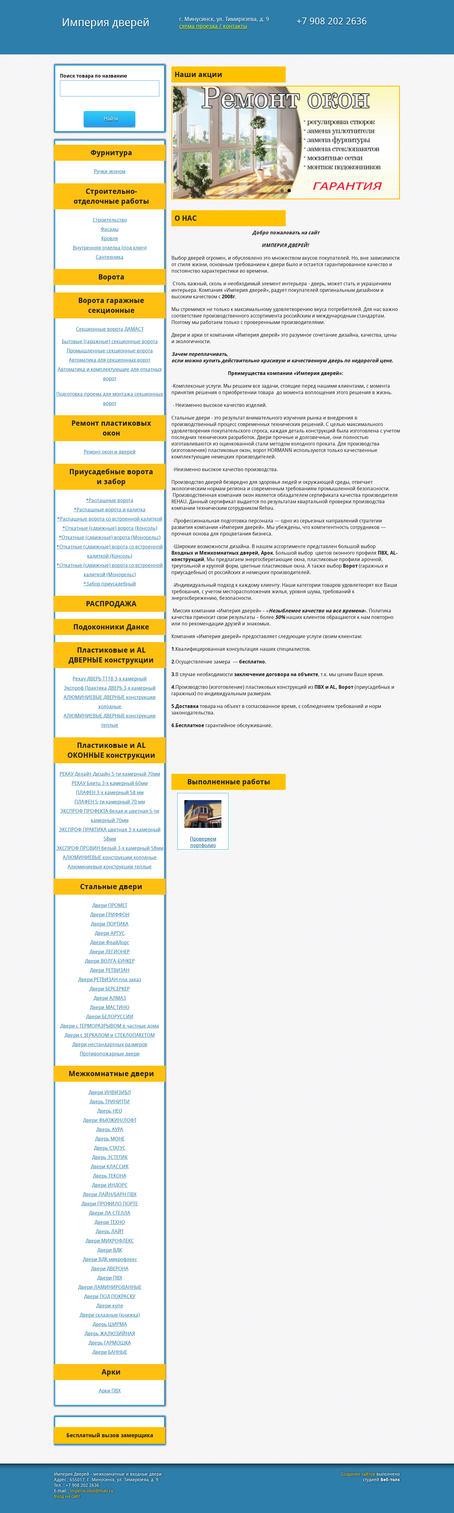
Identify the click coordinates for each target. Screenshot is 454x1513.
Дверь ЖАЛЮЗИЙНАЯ (110, 1333)
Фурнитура (111, 153)
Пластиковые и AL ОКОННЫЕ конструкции (111, 750)
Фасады (110, 229)
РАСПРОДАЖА (111, 604)
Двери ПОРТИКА (109, 924)
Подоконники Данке (111, 627)
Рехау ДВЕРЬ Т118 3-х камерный (110, 679)
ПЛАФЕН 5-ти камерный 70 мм (109, 802)
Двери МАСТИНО (109, 1007)
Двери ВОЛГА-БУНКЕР (110, 961)
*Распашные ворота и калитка (109, 509)
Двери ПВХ (109, 1278)
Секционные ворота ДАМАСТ (110, 329)
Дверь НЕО (109, 1111)
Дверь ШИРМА (110, 1324)
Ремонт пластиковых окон (111, 428)
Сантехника (110, 257)
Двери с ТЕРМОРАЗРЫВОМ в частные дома (109, 1026)
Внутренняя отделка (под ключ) (110, 248)
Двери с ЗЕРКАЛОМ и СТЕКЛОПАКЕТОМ (110, 1035)
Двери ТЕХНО (110, 1222)
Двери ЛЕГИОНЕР (110, 951)
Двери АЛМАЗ (110, 998)
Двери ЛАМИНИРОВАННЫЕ (109, 1287)
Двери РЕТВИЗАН (109, 970)
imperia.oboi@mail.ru (91, 1491)
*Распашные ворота (109, 500)
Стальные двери (111, 887)
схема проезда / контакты (213, 26)
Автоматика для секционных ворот (109, 360)
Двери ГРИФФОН (109, 914)
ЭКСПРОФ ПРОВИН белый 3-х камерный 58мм (109, 848)
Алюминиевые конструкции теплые (110, 866)
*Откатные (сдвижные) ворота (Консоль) (109, 528)
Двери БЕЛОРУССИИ (109, 1016)
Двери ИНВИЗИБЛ (110, 1092)
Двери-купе (109, 1305)
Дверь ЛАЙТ (110, 1231)
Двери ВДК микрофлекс (110, 1259)
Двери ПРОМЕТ (109, 905)
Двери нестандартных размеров (109, 1044)
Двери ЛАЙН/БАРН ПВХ (110, 1194)
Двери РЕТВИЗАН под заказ (109, 979)
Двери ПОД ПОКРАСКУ (109, 1296)
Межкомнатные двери (111, 1074)
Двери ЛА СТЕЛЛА (109, 1213)
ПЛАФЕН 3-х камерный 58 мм (110, 792)
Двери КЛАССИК (109, 1166)
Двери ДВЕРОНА (109, 1268)
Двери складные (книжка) (110, 1315)
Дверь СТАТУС (110, 1148)
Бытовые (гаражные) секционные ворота (110, 341)
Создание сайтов (358, 1474)
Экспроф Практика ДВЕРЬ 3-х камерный (110, 688)
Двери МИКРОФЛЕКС (110, 1241)
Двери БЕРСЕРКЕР (110, 989)
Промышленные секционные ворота (110, 350)
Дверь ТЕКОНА (109, 1176)
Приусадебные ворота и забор (111, 477)
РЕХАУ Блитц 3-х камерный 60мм (110, 783)
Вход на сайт (67, 1496)
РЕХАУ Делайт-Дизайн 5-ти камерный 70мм (110, 774)
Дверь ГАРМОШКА (110, 1343)
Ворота (111, 277)
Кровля (109, 238)
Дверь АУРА (109, 1129)
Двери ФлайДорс (109, 942)
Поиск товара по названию (93, 76)
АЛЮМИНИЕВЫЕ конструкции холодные (110, 857)
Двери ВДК (109, 1250)
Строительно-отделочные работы (111, 196)
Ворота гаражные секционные (111, 305)
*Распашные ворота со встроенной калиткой (109, 519)
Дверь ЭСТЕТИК (110, 1157)
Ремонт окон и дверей (110, 452)
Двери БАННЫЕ (109, 1352)
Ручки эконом (109, 171)
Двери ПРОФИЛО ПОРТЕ (110, 1203)
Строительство (110, 220)
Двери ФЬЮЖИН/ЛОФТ (110, 1120)
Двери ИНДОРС (110, 1185)
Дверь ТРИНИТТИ (110, 1101)
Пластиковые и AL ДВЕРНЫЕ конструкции (111, 655)
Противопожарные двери (110, 1054)
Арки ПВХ (110, 1390)
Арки (111, 1372)
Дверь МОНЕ (109, 1139)
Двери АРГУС (110, 933)
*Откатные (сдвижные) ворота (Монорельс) (110, 537)
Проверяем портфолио (203, 842)
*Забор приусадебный (109, 584)
